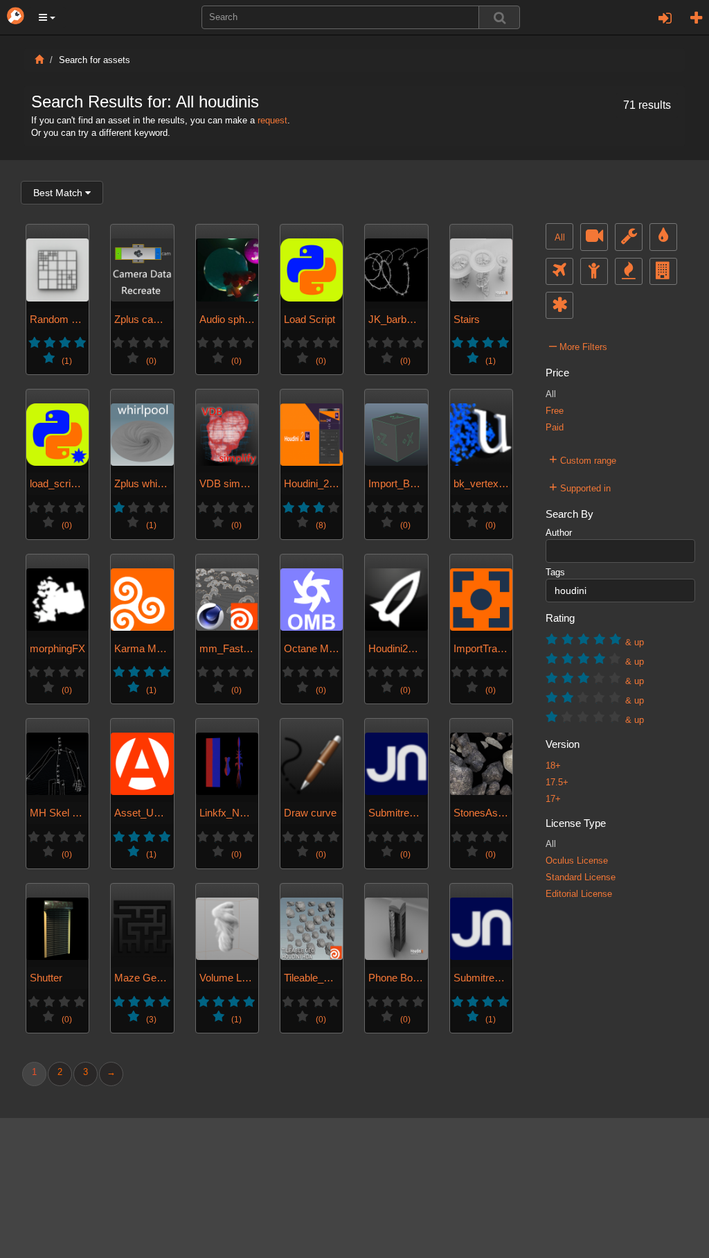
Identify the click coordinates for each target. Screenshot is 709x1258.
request (272, 120)
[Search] (499, 17)
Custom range (582, 458)
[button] (47, 17)
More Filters (578, 345)
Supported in (580, 486)
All (560, 238)
